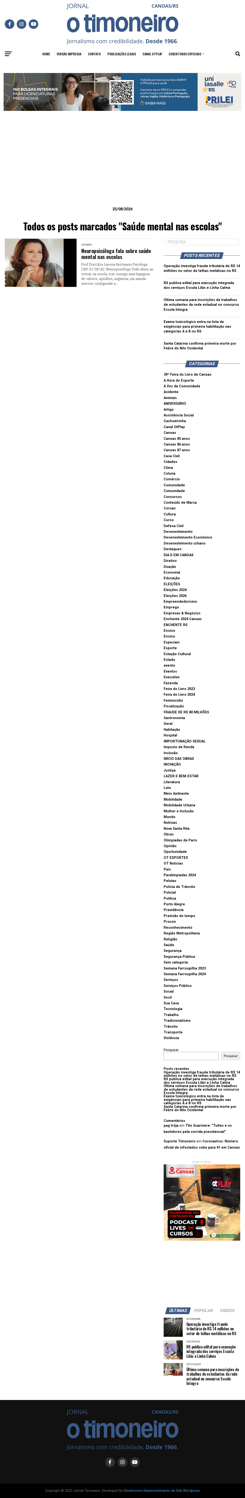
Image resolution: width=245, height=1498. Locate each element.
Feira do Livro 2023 (179, 689)
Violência (171, 1038)
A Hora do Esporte (179, 380)
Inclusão (171, 753)
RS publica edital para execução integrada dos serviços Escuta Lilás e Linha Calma (199, 1080)
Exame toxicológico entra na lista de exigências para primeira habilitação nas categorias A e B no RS (197, 326)
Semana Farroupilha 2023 (185, 968)
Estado (169, 660)
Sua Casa (171, 1003)
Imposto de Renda (179, 747)
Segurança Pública (179, 957)
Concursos (173, 497)
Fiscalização (174, 706)
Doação (170, 567)
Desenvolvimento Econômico (188, 537)
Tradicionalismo (177, 1021)
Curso (169, 520)
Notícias (170, 823)
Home (46, 53)
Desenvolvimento (178, 532)
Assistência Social (179, 415)
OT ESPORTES (176, 858)
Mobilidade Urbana (179, 805)
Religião (170, 939)
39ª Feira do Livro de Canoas (188, 375)
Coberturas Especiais (185, 53)
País (167, 869)
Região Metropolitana (182, 933)
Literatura (172, 782)
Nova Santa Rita (176, 829)
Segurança (173, 951)
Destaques (173, 549)
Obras (169, 834)
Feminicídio (173, 701)
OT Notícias (173, 863)
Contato (94, 53)
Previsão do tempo (179, 916)
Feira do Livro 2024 (179, 695)
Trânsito (171, 1027)
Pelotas (170, 881)
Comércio (172, 479)
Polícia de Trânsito (179, 887)
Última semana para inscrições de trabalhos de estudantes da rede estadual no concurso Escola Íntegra (201, 304)
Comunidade (174, 485)
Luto (167, 788)
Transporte (173, 1032)
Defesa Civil (174, 526)
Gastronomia (174, 718)
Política (170, 899)
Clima (168, 468)
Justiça (170, 770)
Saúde (169, 945)
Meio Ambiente (176, 794)
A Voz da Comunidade (182, 386)
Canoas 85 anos (177, 439)
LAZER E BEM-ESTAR (181, 776)
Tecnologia (173, 1009)
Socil (168, 997)
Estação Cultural (177, 654)
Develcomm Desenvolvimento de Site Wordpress (162, 1491)
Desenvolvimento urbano (185, 543)
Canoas (170, 433)
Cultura (170, 514)
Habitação (172, 730)
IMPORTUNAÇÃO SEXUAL (185, 741)
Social (169, 992)
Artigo (169, 410)
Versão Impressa (69, 53)
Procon (170, 922)
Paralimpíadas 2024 (180, 875)
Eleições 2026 (175, 596)
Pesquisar (171, 1050)
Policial (170, 893)
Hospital (170, 735)
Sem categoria (176, 962)
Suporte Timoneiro (179, 1141)
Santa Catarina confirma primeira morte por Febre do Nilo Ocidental (200, 1108)
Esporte (170, 648)
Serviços (171, 980)
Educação (172, 578)
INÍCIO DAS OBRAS (179, 759)
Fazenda (171, 683)
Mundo (169, 817)
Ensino (169, 631)
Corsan (170, 508)
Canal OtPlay (174, 427)
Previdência (174, 910)
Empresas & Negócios (182, 613)
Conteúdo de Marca (180, 503)
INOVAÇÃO (172, 764)
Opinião (170, 846)
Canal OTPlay (152, 53)
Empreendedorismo (180, 602)
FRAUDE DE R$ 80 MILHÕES (186, 712)
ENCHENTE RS (176, 625)
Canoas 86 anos (177, 444)
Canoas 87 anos (177, 450)
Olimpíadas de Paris (180, 840)
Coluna (169, 474)
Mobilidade (173, 800)
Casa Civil (172, 456)
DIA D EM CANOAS (179, 555)
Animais (170, 398)
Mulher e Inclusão (179, 811)
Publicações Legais (121, 53)
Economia (172, 572)
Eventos (170, 671)
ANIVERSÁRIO (175, 404)
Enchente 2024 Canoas (183, 619)
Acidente (171, 392)
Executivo (172, 677)
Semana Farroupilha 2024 (185, 974)
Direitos (170, 561)
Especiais (172, 642)
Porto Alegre (174, 904)
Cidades (170, 462)
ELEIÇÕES (172, 584)
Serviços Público (178, 986)
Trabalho (171, 1015)
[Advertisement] (122, 166)
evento (169, 665)
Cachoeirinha (175, 421)
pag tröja (171, 1126)
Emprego (171, 607)
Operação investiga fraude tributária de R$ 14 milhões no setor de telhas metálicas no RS (202, 1074)
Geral (168, 724)
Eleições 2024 (175, 590)
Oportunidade (175, 852)
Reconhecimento (178, 928)
